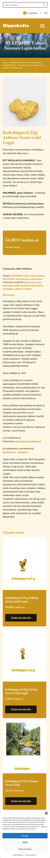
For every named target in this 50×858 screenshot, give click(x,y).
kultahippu (8, 288)
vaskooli (27, 288)
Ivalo (38, 282)
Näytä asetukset (25, 849)
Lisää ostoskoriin (21, 617)
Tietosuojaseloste (30, 855)
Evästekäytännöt (18, 855)
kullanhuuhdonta (22, 285)
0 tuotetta (37, 13)
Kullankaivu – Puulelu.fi (16, 452)
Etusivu (5, 62)
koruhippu (8, 285)
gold (33, 282)
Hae (44, 5)
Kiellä (25, 842)
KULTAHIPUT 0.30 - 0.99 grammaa (16, 65)
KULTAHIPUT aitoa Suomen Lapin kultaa (25, 62)
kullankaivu (37, 285)
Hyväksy (25, 836)
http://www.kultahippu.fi (28, 441)
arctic (27, 282)
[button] (46, 813)
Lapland (18, 288)
